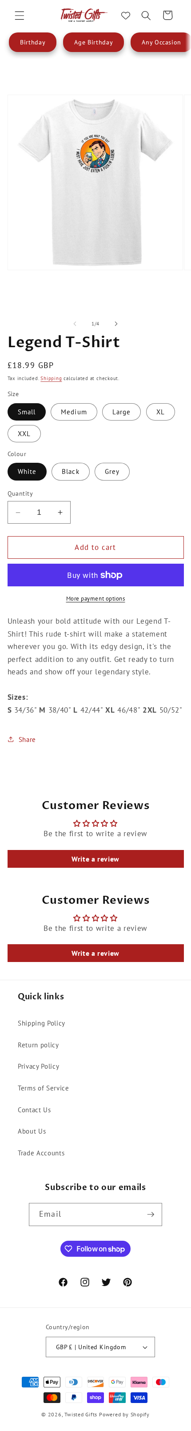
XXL (24, 433)
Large (121, 411)
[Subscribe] (150, 1214)
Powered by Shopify (124, 1414)
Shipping (51, 378)
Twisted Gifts (80, 1414)
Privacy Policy (38, 1066)
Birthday (32, 42)
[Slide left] (75, 323)
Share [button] (27, 739)
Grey (112, 471)
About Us (32, 1130)
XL (160, 411)
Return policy (38, 1044)
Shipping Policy (41, 1022)
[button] (19, 15)
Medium (74, 411)
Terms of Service (43, 1087)
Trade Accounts (41, 1152)
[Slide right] (116, 323)
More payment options (95, 598)
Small (27, 411)
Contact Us (34, 1109)
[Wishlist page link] (125, 15)
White (27, 471)
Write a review (95, 858)
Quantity (20, 493)
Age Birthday (93, 42)
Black (71, 471)
